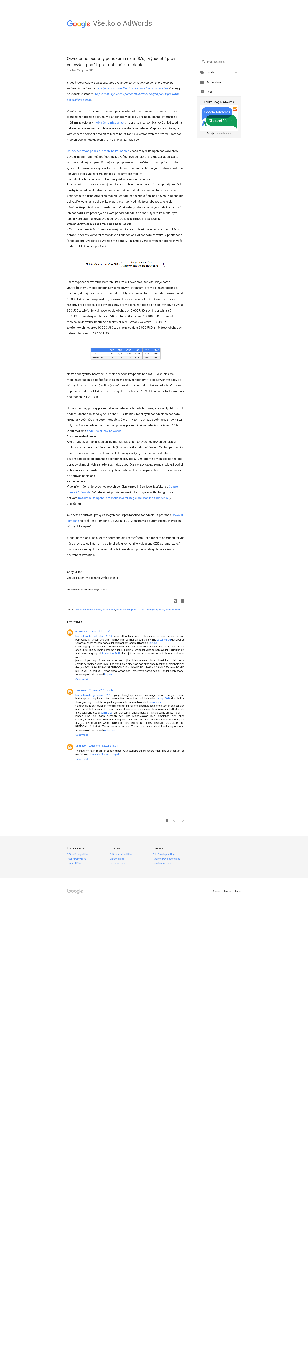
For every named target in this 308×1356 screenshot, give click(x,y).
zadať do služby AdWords (104, 431)
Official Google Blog (77, 854)
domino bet (107, 712)
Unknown (80, 745)
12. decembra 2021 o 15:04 (102, 745)
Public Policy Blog (76, 858)
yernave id (81, 690)
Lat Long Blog (117, 863)
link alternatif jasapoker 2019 (93, 695)
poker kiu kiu (164, 639)
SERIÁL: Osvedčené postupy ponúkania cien (159, 609)
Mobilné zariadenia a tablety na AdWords (95, 609)
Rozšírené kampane (126, 609)
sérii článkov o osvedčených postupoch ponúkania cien (132, 88)
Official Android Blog (121, 854)
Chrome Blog (117, 858)
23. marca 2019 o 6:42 (101, 690)
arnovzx (80, 631)
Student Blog (74, 863)
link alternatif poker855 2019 (93, 636)
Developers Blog (162, 863)
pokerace (109, 730)
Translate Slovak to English (104, 754)
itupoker (109, 674)
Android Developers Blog (166, 858)
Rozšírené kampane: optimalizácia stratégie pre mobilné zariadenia (123, 498)
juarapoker (155, 702)
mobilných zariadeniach (109, 122)
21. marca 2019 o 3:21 (98, 631)
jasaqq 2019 (164, 698)
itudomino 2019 (111, 653)
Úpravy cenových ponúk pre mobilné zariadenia (98, 151)
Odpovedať (81, 679)
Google (217, 891)
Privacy (228, 891)
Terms (238, 891)
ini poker (153, 643)
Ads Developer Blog (164, 854)
